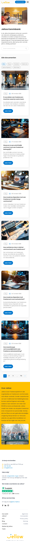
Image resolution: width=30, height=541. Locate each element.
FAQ (3, 518)
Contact (4, 524)
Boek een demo (20, 2)
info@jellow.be (8, 468)
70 (21, 376)
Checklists (16, 64)
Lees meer (8, 111)
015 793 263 (7, 466)
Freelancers (25, 64)
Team (4, 529)
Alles (3, 64)
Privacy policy (24, 518)
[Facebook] (2, 505)
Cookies (25, 524)
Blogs (9, 64)
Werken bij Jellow (7, 526)
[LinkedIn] (5, 505)
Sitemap (25, 521)
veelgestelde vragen (13, 476)
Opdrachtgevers (6, 67)
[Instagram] (8, 505)
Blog (3, 521)
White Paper (17, 67)
